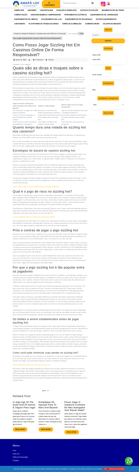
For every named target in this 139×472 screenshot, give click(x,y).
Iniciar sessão (97, 74)
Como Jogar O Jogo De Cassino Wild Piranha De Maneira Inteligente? (36, 186)
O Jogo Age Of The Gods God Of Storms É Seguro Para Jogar (24, 405)
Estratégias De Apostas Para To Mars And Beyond (48, 405)
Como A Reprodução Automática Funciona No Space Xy (31, 365)
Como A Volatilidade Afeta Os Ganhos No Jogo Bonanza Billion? (34, 217)
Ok (105, 469)
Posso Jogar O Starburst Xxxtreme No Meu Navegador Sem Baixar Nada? (74, 406)
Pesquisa (92, 3)
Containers (19, 24)
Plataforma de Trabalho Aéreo (44, 24)
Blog (93, 90)
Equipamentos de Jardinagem (104, 15)
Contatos (16, 460)
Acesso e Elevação (89, 10)
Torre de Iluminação (72, 24)
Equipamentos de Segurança (78, 19)
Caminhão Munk (92, 24)
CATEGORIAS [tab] (49, 5)
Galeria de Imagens (112, 24)
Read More (21, 428)
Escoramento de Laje (51, 19)
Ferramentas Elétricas (75, 15)
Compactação (20, 15)
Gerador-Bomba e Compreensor (46, 15)
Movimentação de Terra (113, 10)
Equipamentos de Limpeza (26, 19)
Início (14, 450)
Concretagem (46, 10)
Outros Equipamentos (106, 19)
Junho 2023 (96, 59)
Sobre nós (19, 10)
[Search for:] (108, 36)
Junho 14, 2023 (20, 60)
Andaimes (32, 10)
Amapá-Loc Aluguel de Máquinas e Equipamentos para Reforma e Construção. (40, 33)
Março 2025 (96, 55)
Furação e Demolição (66, 10)
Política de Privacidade (20, 457)
